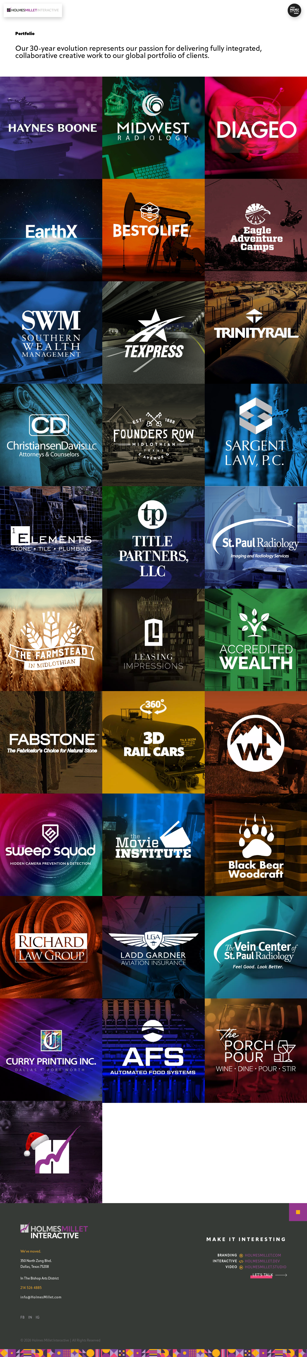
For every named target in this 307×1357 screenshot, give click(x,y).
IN (30, 1317)
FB (22, 1317)
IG (38, 1317)
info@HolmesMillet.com (41, 1297)
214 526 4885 (31, 1288)
